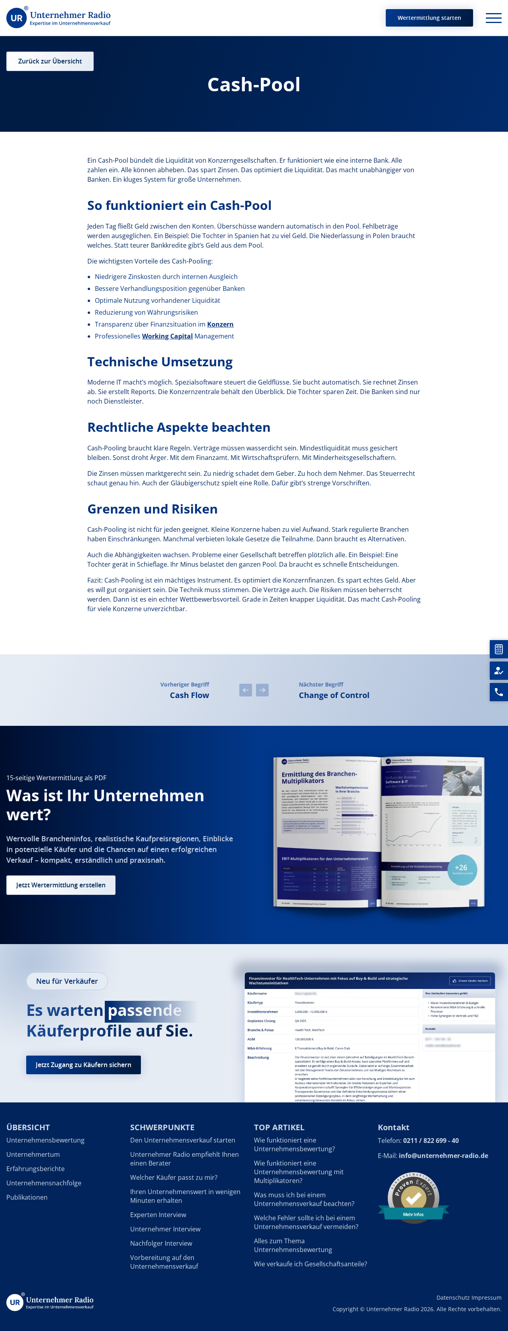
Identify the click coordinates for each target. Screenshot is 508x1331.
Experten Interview (158, 1214)
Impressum (486, 1297)
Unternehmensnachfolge (43, 1183)
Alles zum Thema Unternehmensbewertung (293, 1245)
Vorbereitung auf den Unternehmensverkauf (164, 1262)
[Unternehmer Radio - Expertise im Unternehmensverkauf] (58, 18)
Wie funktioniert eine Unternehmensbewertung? (294, 1144)
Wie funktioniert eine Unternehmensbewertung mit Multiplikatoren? (299, 1172)
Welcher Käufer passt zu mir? (173, 1177)
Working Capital (167, 336)
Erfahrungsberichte (35, 1168)
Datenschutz (453, 1297)
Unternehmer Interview (165, 1229)
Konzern (220, 324)
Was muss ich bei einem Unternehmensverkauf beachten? (304, 1199)
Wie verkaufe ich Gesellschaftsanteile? (310, 1264)
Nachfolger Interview (161, 1243)
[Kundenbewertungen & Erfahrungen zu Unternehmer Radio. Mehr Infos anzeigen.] (413, 1197)
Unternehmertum (33, 1154)
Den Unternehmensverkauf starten (182, 1140)
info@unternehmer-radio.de (443, 1155)
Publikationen (27, 1197)
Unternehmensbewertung (45, 1140)
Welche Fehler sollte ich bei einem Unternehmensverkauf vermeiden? (306, 1222)
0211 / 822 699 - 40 (431, 1140)
